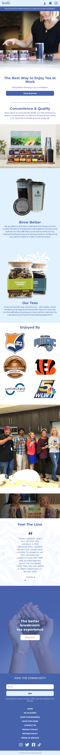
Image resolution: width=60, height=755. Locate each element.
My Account (30, 713)
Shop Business (30, 93)
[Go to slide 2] (28, 580)
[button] (50, 3)
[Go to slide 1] (25, 580)
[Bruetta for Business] (6, 2)
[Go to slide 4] (34, 580)
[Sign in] (45, 3)
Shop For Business (30, 717)
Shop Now (30, 637)
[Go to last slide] (4, 553)
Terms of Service (30, 738)
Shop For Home (30, 721)
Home (30, 709)
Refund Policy (30, 733)
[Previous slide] (4, 446)
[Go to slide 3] (31, 580)
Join (30, 693)
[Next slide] (56, 446)
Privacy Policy (30, 729)
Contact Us (30, 725)
